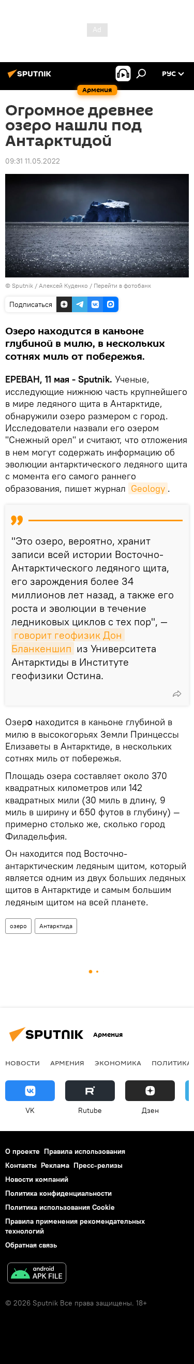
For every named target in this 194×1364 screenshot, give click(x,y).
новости (22, 1062)
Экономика (118, 1062)
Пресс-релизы (98, 1165)
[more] (177, 693)
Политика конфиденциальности (58, 1193)
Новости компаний (36, 1179)
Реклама (55, 1165)
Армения (67, 1062)
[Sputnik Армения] (31, 77)
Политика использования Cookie (60, 1207)
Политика (171, 1062)
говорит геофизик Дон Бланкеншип (68, 641)
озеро (18, 926)
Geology (148, 488)
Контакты (21, 1165)
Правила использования (84, 1151)
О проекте (22, 1151)
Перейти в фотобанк (122, 285)
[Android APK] (37, 1274)
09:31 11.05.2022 (32, 161)
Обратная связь (31, 1245)
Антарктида (55, 926)
